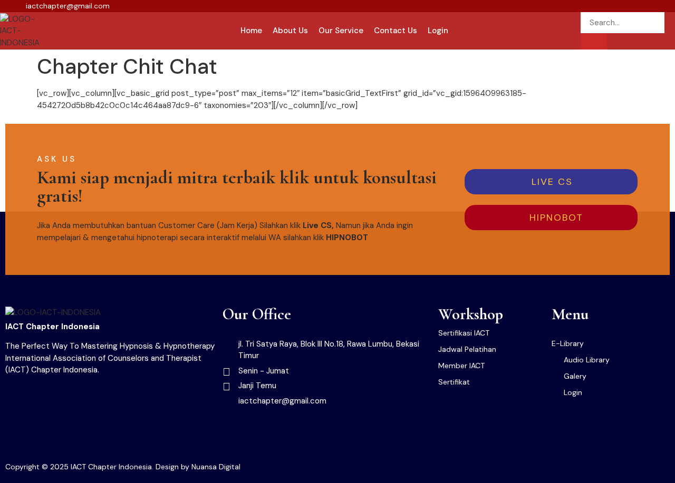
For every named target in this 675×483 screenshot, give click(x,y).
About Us (290, 30)
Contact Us (395, 30)
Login (438, 30)
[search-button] (594, 42)
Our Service (341, 30)
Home (251, 30)
